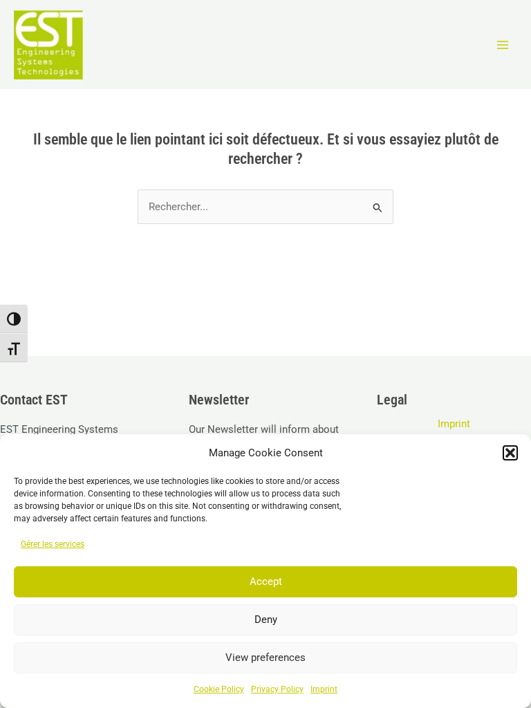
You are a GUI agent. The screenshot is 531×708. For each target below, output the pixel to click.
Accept (266, 581)
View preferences (265, 657)
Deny (265, 619)
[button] (510, 453)
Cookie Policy (219, 689)
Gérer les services (52, 544)
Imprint (323, 689)
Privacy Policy (277, 689)
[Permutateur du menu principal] (502, 44)
